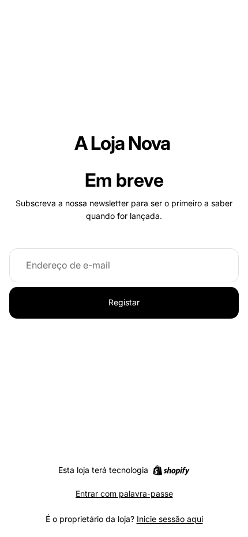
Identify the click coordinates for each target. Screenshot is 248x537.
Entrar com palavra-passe (124, 493)
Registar (124, 302)
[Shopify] (171, 470)
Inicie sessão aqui (170, 519)
